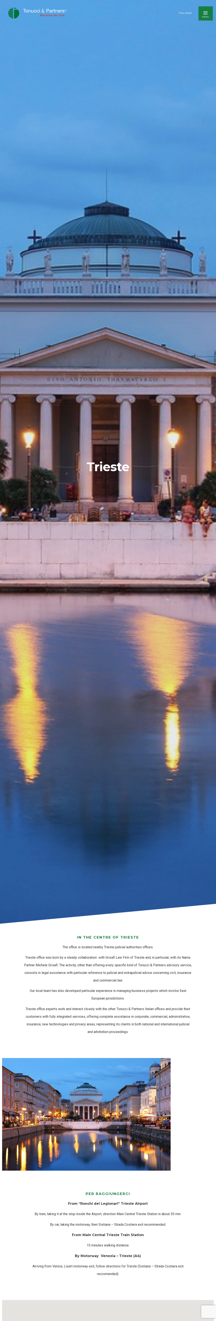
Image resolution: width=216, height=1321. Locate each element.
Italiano (185, 13)
